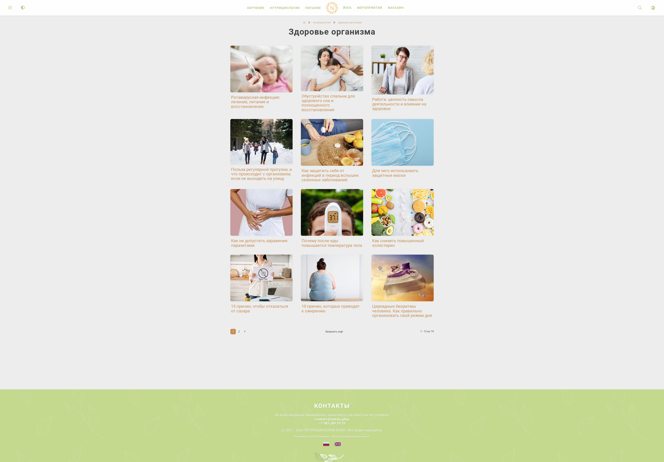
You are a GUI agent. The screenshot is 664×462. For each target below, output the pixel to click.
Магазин (396, 8)
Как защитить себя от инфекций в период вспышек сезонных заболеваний (330, 175)
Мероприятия (369, 8)
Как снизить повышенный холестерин (398, 243)
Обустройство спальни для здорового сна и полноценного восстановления (328, 103)
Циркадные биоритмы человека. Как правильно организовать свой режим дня (402, 311)
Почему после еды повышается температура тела (332, 243)
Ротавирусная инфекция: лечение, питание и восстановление (255, 102)
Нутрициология (285, 8)
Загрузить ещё (334, 331)
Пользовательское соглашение (311, 436)
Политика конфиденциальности (351, 436)
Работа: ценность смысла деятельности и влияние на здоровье (399, 104)
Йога (347, 8)
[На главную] (304, 22)
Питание (313, 8)
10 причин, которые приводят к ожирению (331, 308)
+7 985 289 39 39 (332, 423)
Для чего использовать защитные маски (395, 173)
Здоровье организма (350, 22)
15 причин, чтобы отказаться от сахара (259, 308)
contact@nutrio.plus (332, 419)
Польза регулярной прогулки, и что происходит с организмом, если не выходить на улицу (261, 174)
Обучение (255, 8)
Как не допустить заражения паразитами (259, 243)
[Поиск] (640, 8)
